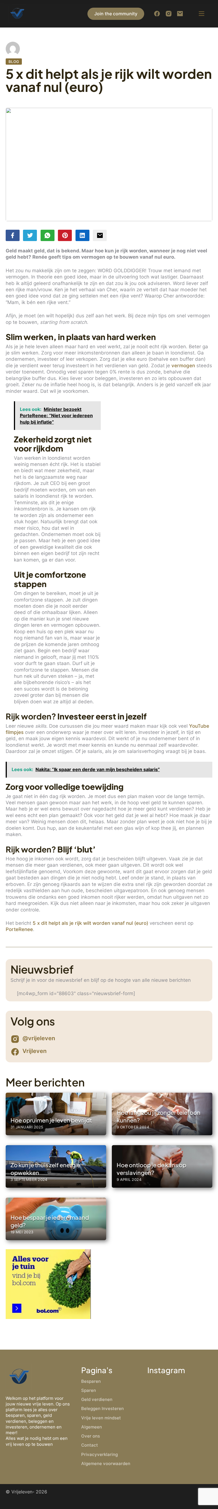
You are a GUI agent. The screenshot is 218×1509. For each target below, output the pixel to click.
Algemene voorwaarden (105, 1463)
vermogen (183, 365)
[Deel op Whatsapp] (47, 235)
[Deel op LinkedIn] (82, 235)
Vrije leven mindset (101, 1418)
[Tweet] (30, 235)
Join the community (115, 13)
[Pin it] (65, 235)
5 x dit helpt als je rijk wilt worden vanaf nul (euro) (90, 923)
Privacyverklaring (99, 1454)
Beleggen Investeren (102, 1408)
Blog (14, 61)
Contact (89, 1445)
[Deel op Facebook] (13, 235)
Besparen (91, 1381)
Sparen (88, 1390)
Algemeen (91, 1427)
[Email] (100, 235)
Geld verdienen (96, 1399)
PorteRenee (19, 929)
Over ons (90, 1436)
